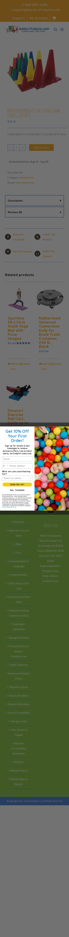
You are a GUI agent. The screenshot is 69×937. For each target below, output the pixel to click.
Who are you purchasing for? (16, 472)
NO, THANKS (17, 490)
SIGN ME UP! (17, 484)
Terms (14, 507)
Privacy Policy (6, 507)
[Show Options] (30, 478)
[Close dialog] (66, 429)
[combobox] (5, 466)
